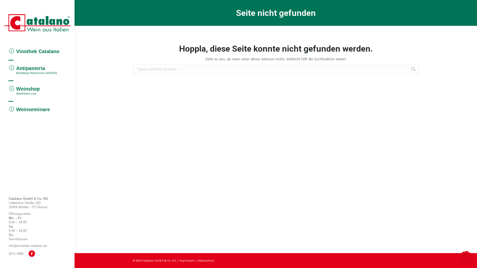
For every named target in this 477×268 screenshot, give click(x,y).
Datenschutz (206, 260)
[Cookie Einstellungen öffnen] (466, 261)
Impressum (187, 260)
